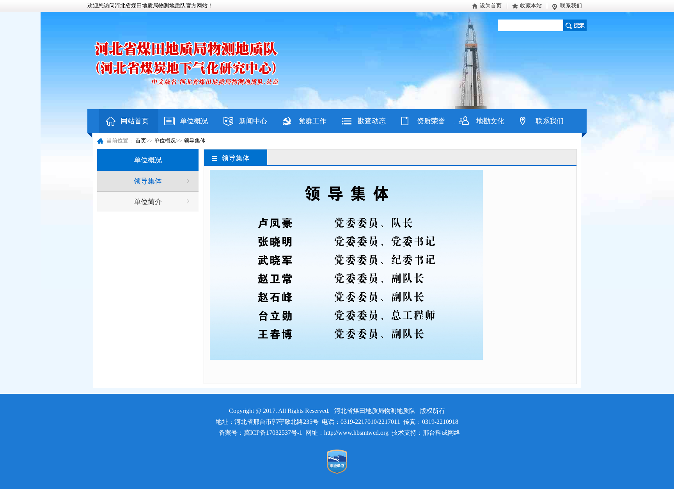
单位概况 (194, 121)
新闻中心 (253, 121)
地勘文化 (490, 121)
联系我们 (571, 6)
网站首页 (135, 121)
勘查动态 (372, 121)
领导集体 (195, 141)
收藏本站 (531, 6)
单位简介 (148, 202)
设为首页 (491, 6)
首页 (140, 141)
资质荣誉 (431, 121)
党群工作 (312, 121)
